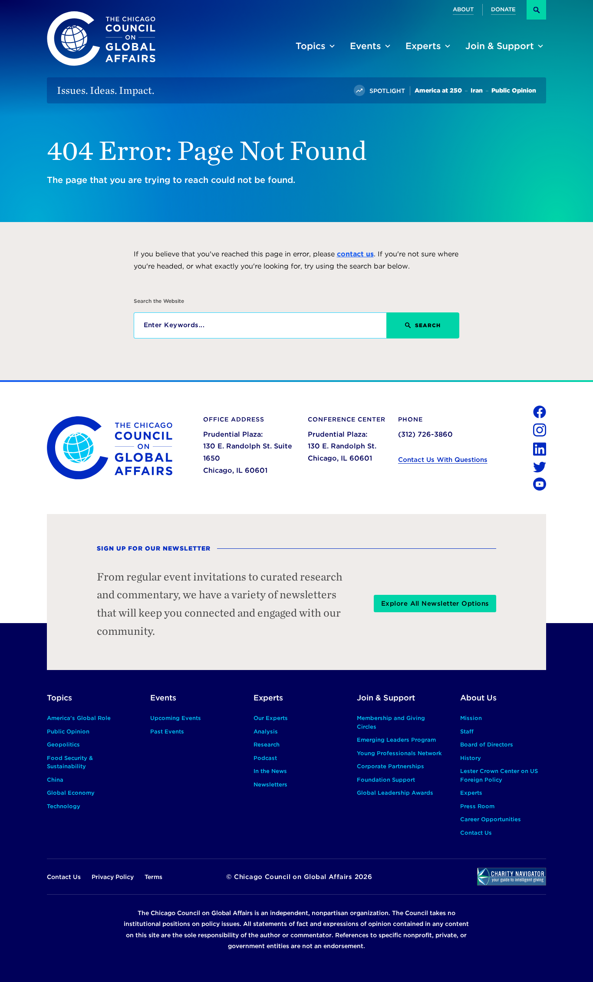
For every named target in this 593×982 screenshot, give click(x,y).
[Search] (536, 10)
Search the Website (159, 301)
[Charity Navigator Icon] (511, 877)
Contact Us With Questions (443, 460)
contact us (355, 254)
